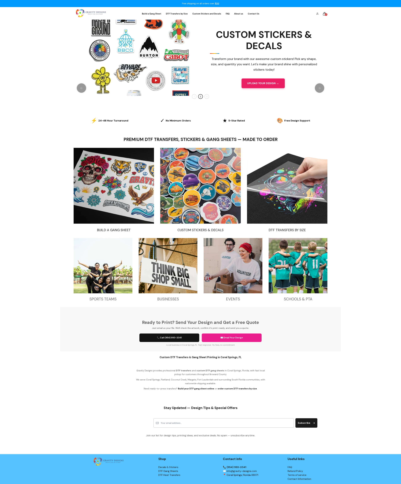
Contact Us (253, 14)
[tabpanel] (200, 58)
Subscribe (304, 423)
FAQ (227, 14)
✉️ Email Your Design (231, 337)
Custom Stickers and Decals (206, 14)
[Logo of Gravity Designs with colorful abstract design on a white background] (91, 14)
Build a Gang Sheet (151, 14)
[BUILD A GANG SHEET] (114, 186)
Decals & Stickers (168, 467)
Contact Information (299, 479)
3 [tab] (206, 96)
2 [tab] (200, 96)
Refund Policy (295, 471)
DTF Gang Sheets (168, 471)
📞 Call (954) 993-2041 (169, 337)
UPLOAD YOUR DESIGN (261, 83)
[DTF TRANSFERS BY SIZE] (287, 186)
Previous (81, 88)
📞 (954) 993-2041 (234, 467)
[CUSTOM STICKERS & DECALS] (200, 186)
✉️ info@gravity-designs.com (240, 471)
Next (319, 88)
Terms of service (297, 475)
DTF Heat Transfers (169, 475)
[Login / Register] (317, 14)
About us (238, 14)
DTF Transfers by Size (177, 14)
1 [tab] (194, 96)
